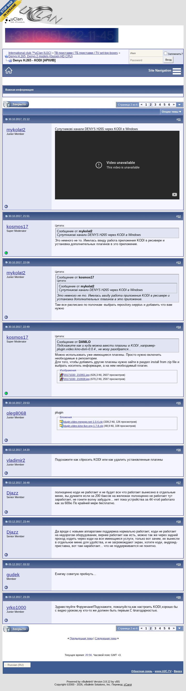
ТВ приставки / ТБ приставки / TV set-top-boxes (86, 53)
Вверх (178, 671)
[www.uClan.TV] (61, 30)
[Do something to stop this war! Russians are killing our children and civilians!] (11, 11)
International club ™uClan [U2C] (29, 53)
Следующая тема (105, 638)
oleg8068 (16, 413)
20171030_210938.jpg (77, 379)
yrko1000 (16, 607)
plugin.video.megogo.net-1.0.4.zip (83, 421)
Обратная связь (141, 671)
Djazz (12, 492)
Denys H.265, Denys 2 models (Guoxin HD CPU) (40, 56)
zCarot (128, 684)
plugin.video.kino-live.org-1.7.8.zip (83, 425)
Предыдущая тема (81, 638)
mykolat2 (16, 129)
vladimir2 (16, 460)
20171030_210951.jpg (77, 374)
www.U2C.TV (163, 671)
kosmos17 (17, 226)
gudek (13, 574)
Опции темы (170, 111)
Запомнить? (175, 53)
